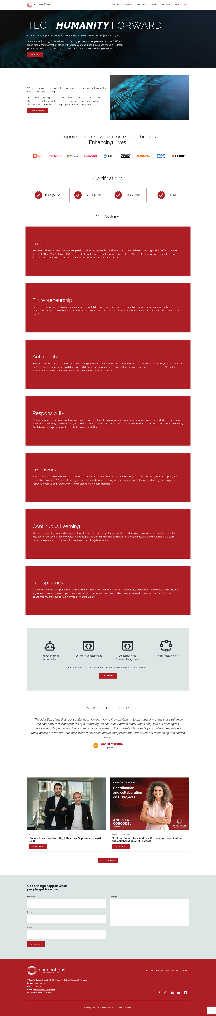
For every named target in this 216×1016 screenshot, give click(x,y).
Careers (153, 4)
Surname (31, 892)
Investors (166, 4)
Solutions (128, 4)
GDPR (185, 966)
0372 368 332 (39, 979)
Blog (177, 4)
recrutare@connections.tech (39, 988)
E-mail (29, 923)
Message (113, 892)
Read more (108, 676)
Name (29, 908)
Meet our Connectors (120, 830)
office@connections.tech (44, 985)
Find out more (37, 111)
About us (114, 4)
